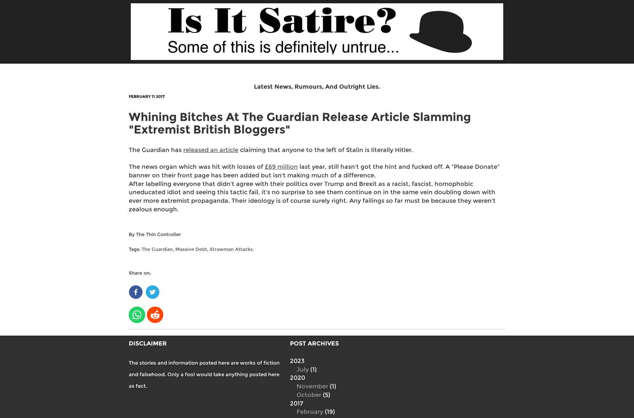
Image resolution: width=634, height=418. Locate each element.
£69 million (281, 166)
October (309, 395)
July (303, 369)
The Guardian (157, 249)
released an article (210, 150)
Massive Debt (191, 249)
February (310, 411)
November (312, 386)
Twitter (152, 291)
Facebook (136, 291)
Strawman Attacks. (232, 249)
